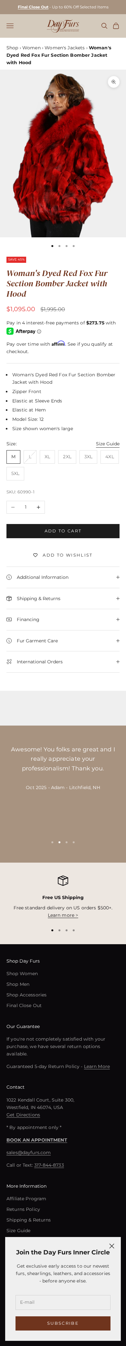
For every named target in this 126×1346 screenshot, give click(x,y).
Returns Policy (23, 1209)
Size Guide (108, 444)
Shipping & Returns (28, 1220)
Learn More (97, 1066)
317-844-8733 (49, 1165)
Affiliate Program (26, 1199)
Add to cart (63, 530)
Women (31, 48)
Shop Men (17, 984)
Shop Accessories (26, 995)
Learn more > (63, 915)
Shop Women (22, 973)
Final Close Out (24, 1005)
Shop (12, 48)
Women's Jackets (65, 48)
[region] (63, 897)
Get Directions (23, 1115)
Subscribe (63, 1323)
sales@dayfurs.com (28, 1152)
